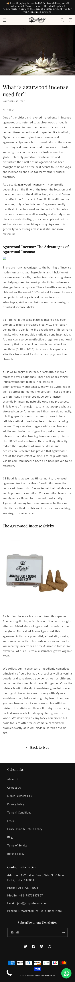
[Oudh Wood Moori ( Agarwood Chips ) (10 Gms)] (4, 259)
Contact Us (14, 787)
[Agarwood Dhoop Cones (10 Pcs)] (37, 608)
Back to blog (39, 747)
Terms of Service (17, 845)
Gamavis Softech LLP (47, 976)
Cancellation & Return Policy (24, 829)
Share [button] (10, 110)
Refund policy (15, 853)
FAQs (10, 820)
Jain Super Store (33, 976)
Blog (10, 837)
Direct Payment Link (19, 795)
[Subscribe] (64, 932)
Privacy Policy (15, 804)
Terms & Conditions (19, 812)
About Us (13, 779)
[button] (5, 20)
